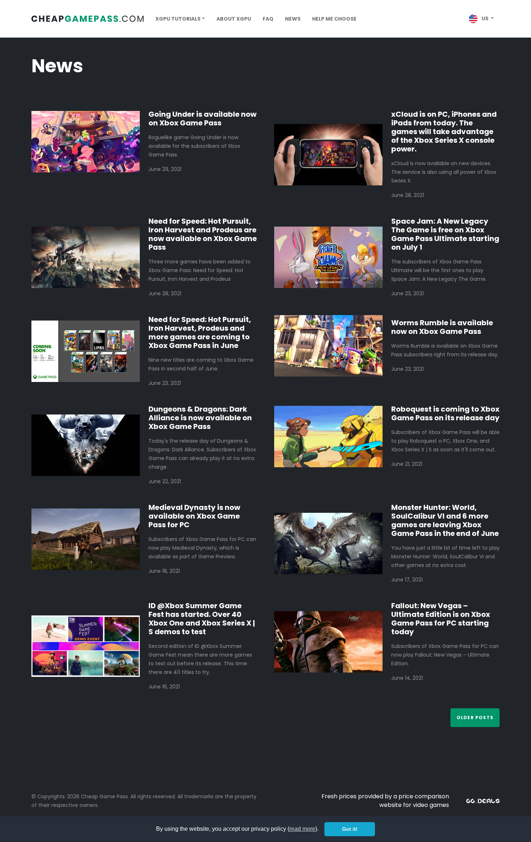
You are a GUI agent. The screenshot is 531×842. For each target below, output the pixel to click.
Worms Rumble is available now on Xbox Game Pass (442, 327)
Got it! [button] (350, 829)
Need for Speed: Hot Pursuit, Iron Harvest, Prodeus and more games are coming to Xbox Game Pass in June (199, 332)
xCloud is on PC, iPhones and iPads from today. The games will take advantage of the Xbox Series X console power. (444, 131)
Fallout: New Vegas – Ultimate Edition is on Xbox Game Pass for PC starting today (440, 619)
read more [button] (302, 829)
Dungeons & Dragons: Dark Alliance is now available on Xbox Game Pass (200, 417)
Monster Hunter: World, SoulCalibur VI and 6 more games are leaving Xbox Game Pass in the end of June (445, 520)
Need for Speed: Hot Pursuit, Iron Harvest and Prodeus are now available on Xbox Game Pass (202, 234)
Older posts (475, 717)
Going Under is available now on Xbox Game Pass (202, 118)
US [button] (484, 18)
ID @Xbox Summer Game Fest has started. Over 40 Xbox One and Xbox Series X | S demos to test (201, 619)
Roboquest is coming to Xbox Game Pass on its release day (445, 413)
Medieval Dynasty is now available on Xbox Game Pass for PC (194, 516)
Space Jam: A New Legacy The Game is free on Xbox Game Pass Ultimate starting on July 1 (445, 234)
